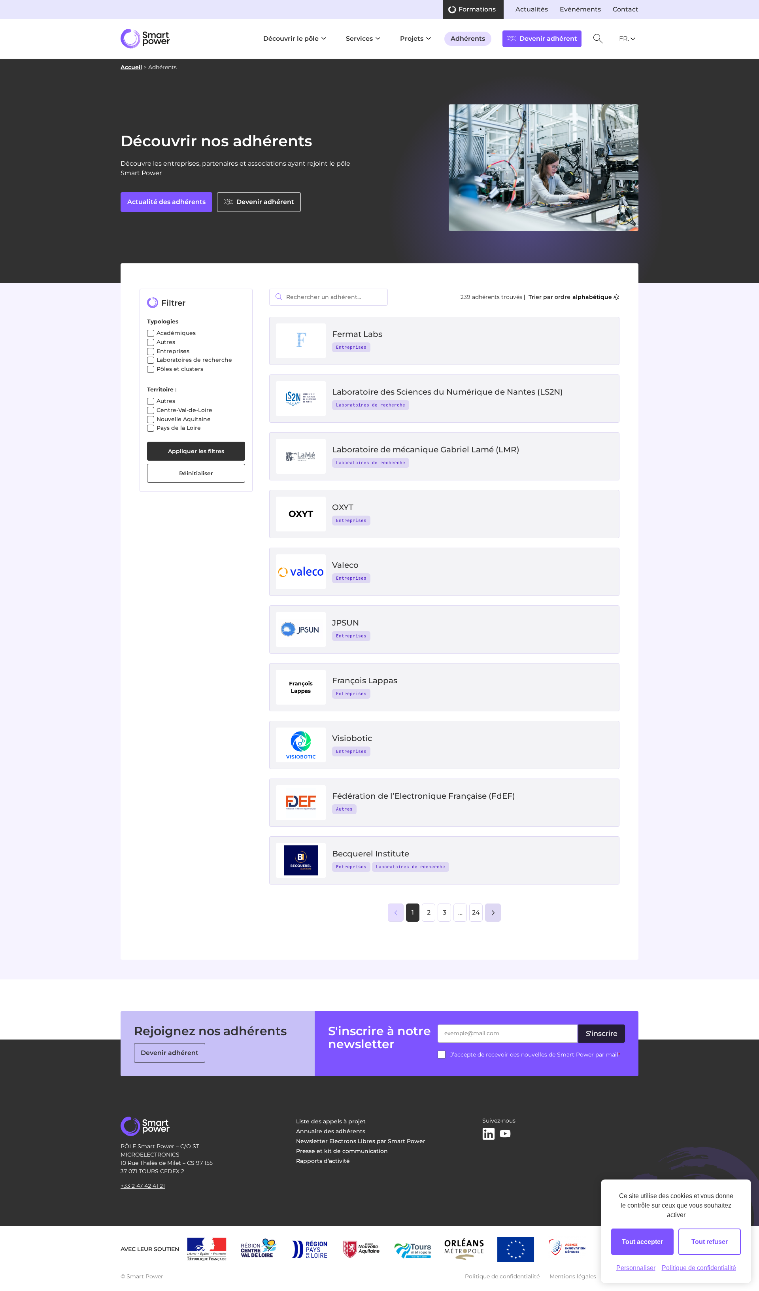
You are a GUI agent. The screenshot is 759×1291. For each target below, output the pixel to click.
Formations (477, 9)
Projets (411, 38)
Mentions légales (572, 1276)
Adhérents (468, 38)
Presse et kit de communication (342, 1151)
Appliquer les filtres (196, 451)
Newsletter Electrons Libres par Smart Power (360, 1141)
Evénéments (580, 9)
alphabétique (592, 297)
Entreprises (173, 351)
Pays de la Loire (179, 427)
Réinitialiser (196, 473)
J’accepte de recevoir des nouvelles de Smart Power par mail (535, 1054)
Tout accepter (642, 1241)
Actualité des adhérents (166, 202)
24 (476, 912)
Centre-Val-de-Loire (184, 410)
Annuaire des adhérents (330, 1131)
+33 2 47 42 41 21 (143, 1185)
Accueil (131, 67)
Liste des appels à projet (331, 1121)
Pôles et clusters (180, 368)
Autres (166, 342)
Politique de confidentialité (502, 1276)
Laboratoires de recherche (194, 359)
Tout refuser (709, 1241)
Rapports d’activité (323, 1160)
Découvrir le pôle (291, 38)
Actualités (531, 9)
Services (359, 38)
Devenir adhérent (265, 202)
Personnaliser (635, 1268)
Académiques (176, 332)
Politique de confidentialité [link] (699, 1268)
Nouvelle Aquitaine (184, 419)
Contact (625, 9)
